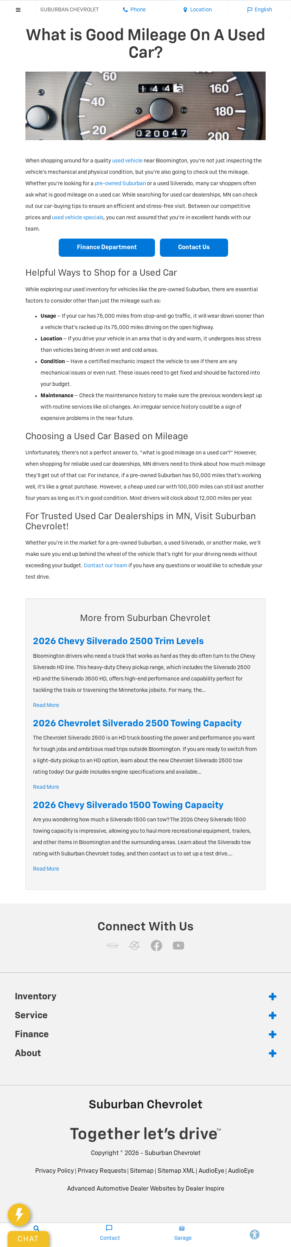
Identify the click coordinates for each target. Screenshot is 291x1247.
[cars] (112, 945)
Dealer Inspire (205, 1189)
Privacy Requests (102, 1171)
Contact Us (194, 248)
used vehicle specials (77, 217)
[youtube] (178, 945)
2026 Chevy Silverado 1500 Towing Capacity (128, 805)
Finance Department (107, 248)
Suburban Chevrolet (172, 1153)
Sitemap (142, 1171)
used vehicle (127, 161)
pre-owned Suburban (120, 183)
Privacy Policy (54, 1171)
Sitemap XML (176, 1171)
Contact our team (105, 565)
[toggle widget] (19, 1214)
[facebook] (156, 945)
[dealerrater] (134, 945)
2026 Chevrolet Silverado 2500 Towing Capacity (137, 723)
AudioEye (211, 1171)
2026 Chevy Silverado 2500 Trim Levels (118, 641)
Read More (46, 705)
